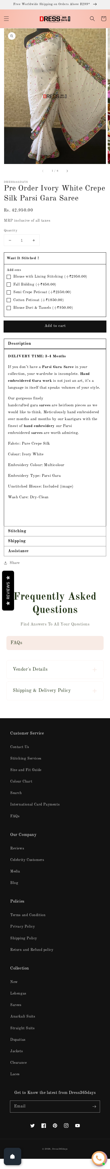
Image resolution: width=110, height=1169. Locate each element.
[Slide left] (43, 171)
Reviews (17, 848)
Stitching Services (25, 758)
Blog (14, 883)
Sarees (15, 1005)
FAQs (14, 816)
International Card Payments (35, 804)
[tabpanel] (55, 437)
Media (15, 871)
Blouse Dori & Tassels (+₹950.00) (43, 308)
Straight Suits (22, 1028)
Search (16, 793)
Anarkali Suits (22, 1016)
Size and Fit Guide (25, 770)
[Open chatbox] (99, 1158)
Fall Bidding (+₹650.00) (34, 284)
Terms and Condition (28, 915)
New (14, 982)
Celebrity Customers (27, 860)
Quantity (10, 230)
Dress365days (60, 1149)
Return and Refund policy (31, 950)
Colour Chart (21, 781)
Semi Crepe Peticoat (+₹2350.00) (42, 292)
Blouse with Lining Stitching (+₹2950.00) (50, 276)
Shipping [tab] (17, 541)
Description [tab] (19, 344)
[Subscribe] (94, 1106)
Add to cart (55, 326)
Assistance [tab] (18, 551)
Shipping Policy (23, 938)
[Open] (12, 1156)
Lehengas (18, 993)
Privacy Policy (22, 926)
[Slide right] (67, 171)
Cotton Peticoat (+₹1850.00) (38, 300)
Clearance (18, 1063)
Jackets (16, 1051)
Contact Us (19, 747)
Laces (15, 1074)
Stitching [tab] (17, 531)
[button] (6, 18)
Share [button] (15, 563)
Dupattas (18, 1040)
